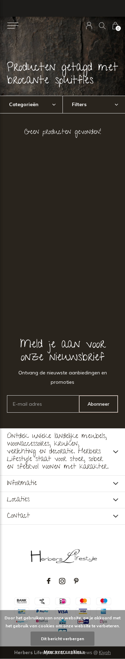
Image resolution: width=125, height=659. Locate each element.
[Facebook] (48, 581)
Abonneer (98, 404)
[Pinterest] (76, 581)
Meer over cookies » (64, 651)
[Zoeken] (102, 25)
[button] (12, 26)
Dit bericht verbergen (62, 638)
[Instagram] (62, 581)
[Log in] (89, 25)
